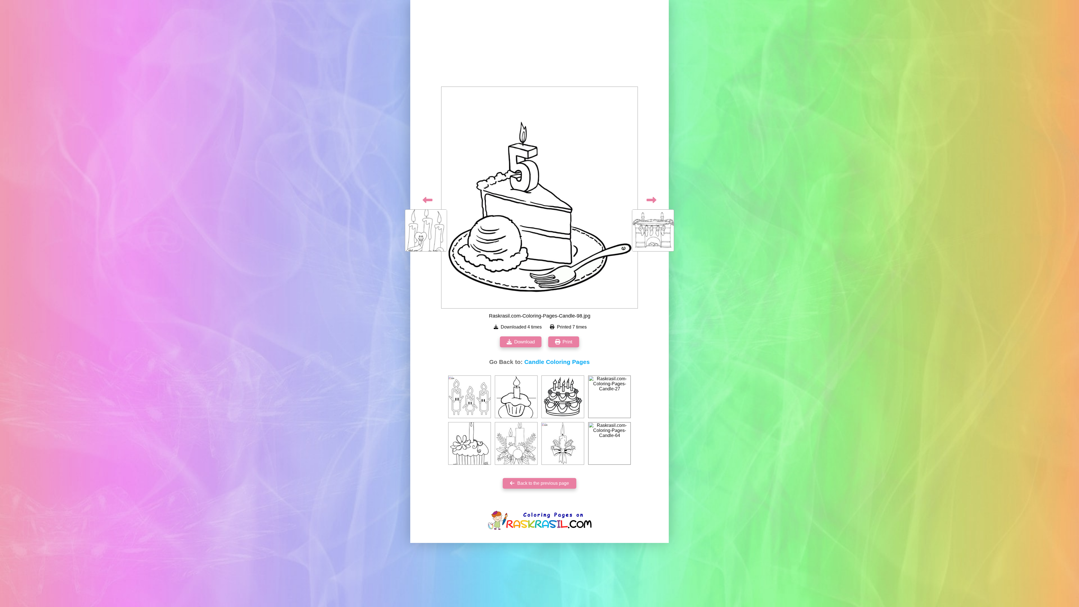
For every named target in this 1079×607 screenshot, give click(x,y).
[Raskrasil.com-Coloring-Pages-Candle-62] (469, 443)
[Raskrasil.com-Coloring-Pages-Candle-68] (516, 396)
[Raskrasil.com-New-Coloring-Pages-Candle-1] (469, 396)
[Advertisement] (539, 45)
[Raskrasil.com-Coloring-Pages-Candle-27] (609, 396)
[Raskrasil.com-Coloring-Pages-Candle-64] (609, 443)
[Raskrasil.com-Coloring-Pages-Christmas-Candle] (562, 443)
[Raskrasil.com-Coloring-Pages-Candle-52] (516, 443)
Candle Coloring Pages (557, 362)
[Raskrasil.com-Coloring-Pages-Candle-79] (562, 396)
